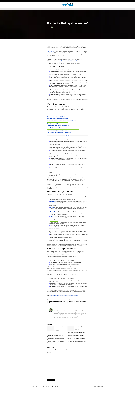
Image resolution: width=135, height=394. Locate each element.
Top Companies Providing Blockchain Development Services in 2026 (57, 118)
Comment (49, 352)
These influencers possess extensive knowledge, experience (70, 60)
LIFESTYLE (74, 9)
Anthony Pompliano (60, 295)
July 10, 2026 (53, 339)
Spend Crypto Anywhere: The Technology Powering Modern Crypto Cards (58, 127)
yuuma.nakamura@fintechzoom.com (61, 318)
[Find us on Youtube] (99, 391)
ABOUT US (80, 9)
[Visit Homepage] (67, 5)
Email (48, 372)
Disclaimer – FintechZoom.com (55, 386)
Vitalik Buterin (76, 295)
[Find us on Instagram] (102, 391)
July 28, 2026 (73, 336)
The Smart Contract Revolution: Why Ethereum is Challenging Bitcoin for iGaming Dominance (61, 120)
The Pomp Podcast (53, 211)
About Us (33, 386)
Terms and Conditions (46, 386)
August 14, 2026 (77, 329)
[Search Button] (133, 9)
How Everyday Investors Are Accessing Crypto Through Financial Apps (58, 130)
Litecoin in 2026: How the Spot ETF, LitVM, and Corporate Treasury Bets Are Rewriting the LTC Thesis (63, 128)
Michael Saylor (71, 295)
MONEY (63, 9)
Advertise (37, 386)
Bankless (52, 207)
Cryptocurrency (50, 51)
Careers (41, 386)
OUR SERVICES (86, 9)
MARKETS (48, 9)
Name (48, 367)
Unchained (52, 196)
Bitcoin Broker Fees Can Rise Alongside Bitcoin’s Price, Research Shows (58, 116)
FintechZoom (79, 312)
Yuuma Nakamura (58, 308)
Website (69, 372)
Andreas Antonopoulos (53, 295)
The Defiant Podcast (54, 220)
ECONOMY (68, 9)
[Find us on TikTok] (101, 391)
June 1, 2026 (74, 339)
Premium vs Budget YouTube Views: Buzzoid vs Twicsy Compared (57, 121)
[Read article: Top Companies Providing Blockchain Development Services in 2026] (71, 328)
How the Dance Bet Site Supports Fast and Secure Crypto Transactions (58, 125)
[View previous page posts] (66, 135)
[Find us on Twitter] (98, 391)
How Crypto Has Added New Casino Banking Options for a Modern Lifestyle (59, 132)
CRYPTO (58, 9)
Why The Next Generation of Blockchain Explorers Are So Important (57, 123)
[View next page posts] (68, 135)
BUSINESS (53, 9)
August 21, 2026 (57, 330)
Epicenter (52, 216)
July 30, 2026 (53, 336)
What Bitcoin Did (53, 201)
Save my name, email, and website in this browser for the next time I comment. (63, 377)
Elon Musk (65, 295)
